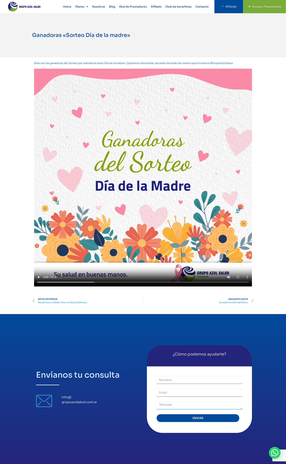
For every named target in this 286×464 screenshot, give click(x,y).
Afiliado (156, 6)
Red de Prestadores (133, 6)
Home (67, 6)
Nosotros (98, 6)
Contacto (202, 6)
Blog (112, 6)
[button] (275, 453)
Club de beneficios (178, 6)
